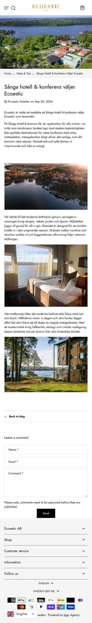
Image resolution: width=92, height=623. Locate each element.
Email (13, 462)
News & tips (24, 73)
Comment (16, 473)
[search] (13, 7)
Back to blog (17, 416)
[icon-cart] (82, 7)
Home (7, 73)
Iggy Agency (72, 615)
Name (14, 449)
